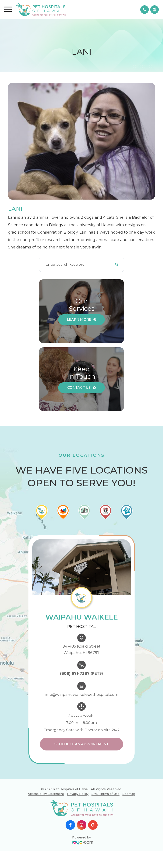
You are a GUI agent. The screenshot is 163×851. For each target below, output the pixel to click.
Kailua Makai (93, 795)
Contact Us (79, 388)
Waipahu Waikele (93, 774)
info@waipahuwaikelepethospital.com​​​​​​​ (81, 694)
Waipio (92, 803)
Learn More (79, 320)
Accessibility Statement (46, 794)
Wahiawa (93, 781)
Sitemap (128, 794)
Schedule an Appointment (81, 744)
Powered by (81, 837)
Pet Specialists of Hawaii (93, 812)
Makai (93, 788)
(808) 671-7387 (75, 673)
